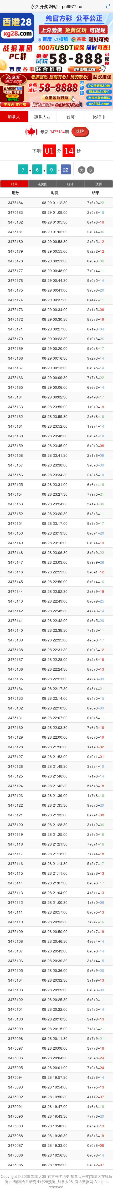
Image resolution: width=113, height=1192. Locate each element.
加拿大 (14, 116)
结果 (14, 184)
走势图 (42, 184)
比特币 (99, 116)
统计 (70, 184)
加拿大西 (42, 116)
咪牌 (80, 131)
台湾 (70, 116)
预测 (98, 184)
